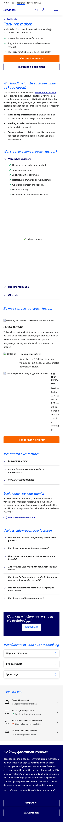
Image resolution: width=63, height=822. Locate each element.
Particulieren (9, 3)
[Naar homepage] (10, 10)
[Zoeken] (37, 9)
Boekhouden (12, 19)
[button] (31, 713)
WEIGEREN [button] (31, 803)
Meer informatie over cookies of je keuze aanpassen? (29, 790)
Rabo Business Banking (46, 92)
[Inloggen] (43, 10)
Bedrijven (21, 3)
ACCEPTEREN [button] (31, 812)
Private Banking (34, 3)
